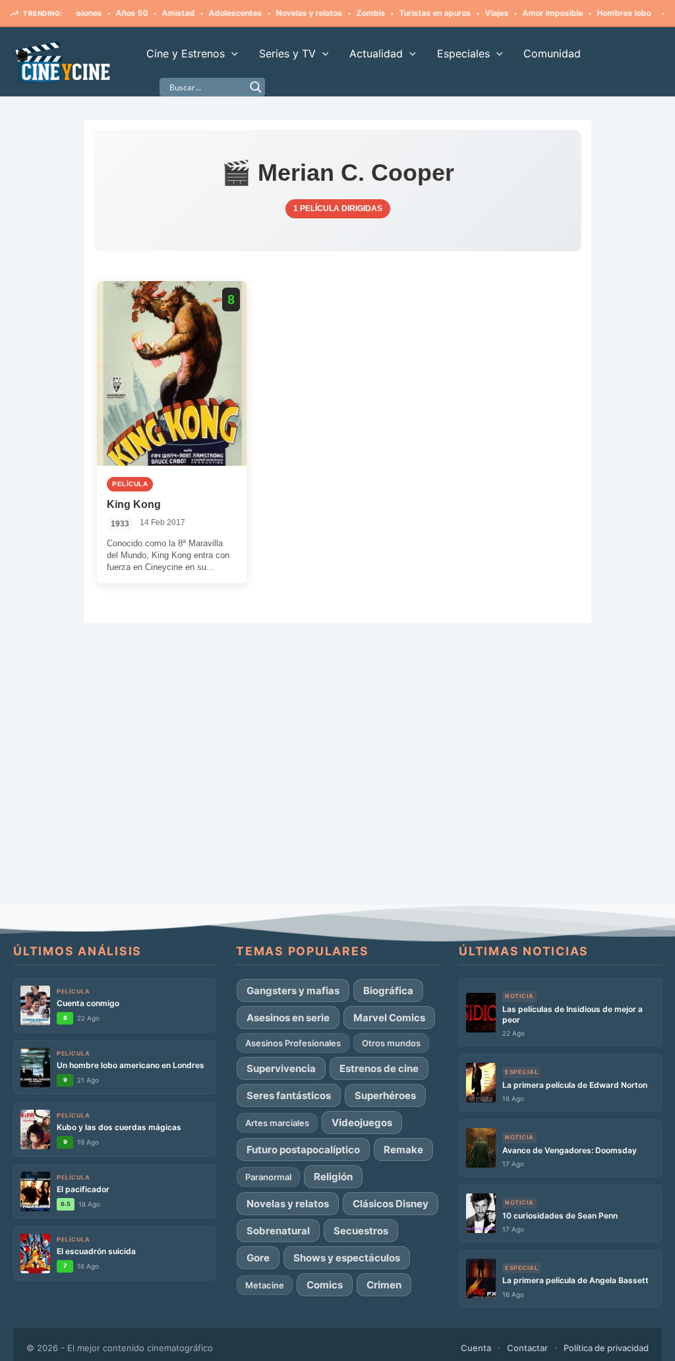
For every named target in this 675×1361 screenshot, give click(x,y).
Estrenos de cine (379, 1068)
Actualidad (376, 53)
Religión (333, 1176)
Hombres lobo (603, 13)
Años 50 (111, 13)
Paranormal (268, 1177)
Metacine (264, 1285)
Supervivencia (281, 1068)
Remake (403, 1149)
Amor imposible (532, 13)
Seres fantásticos (289, 1095)
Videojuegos (362, 1122)
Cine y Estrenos (185, 53)
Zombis (350, 13)
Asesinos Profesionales (293, 1043)
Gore (258, 1257)
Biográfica (388, 990)
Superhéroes (385, 1095)
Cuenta (476, 1348)
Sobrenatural (278, 1230)
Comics (325, 1285)
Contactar (527, 1348)
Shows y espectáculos (346, 1257)
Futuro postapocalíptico (303, 1149)
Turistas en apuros (414, 13)
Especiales (463, 53)
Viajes (476, 13)
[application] (231, 53)
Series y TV (287, 53)
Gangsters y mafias (293, 990)
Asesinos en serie (288, 1017)
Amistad (157, 13)
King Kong (134, 504)
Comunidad (552, 53)
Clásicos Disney (390, 1203)
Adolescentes (214, 13)
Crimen (384, 1285)
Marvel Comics (389, 1017)
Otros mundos (391, 1043)
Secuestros (361, 1230)
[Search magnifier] (256, 87)
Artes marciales (277, 1123)
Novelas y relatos (288, 13)
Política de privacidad (606, 1348)
